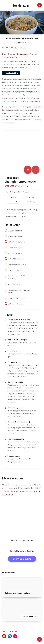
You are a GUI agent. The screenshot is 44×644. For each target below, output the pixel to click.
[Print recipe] (35, 170)
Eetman (21, 5)
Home (4, 54)
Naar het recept (12, 73)
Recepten (11, 54)
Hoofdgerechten (22, 54)
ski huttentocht (20, 79)
